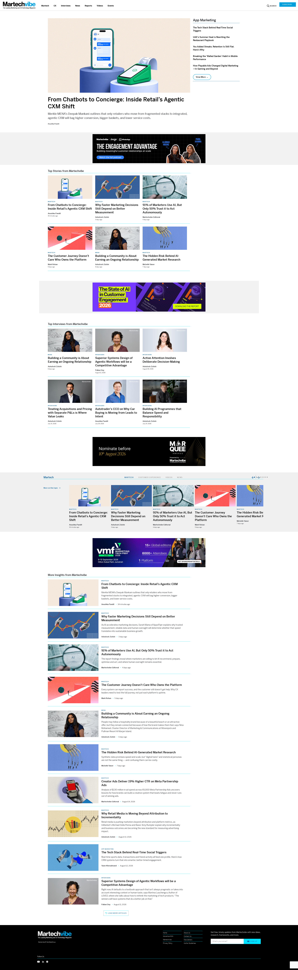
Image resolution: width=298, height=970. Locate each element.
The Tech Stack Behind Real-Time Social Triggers (133, 852)
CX (55, 6)
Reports (88, 6)
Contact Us (187, 936)
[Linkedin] (44, 961)
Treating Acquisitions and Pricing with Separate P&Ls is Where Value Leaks (70, 412)
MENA (97, 252)
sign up (253, 941)
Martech (45, 6)
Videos (100, 6)
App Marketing (107, 849)
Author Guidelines (190, 943)
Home (165, 933)
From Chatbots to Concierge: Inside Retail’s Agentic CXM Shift (88, 516)
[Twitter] (39, 961)
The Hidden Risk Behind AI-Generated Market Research (138, 752)
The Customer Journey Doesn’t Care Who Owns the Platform (213, 516)
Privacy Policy (167, 943)
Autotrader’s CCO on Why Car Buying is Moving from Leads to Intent (116, 412)
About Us (187, 933)
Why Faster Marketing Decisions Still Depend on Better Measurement (116, 208)
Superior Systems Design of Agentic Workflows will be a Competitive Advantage (114, 361)
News (77, 6)
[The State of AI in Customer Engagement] (149, 297)
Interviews (66, 6)
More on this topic (51, 488)
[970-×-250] (149, 148)
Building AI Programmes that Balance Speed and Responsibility (162, 412)
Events (111, 6)
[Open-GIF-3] (149, 451)
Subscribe (287, 4)
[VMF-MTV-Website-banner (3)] (149, 552)
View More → (202, 77)
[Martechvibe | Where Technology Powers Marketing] (19, 5)
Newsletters (188, 940)
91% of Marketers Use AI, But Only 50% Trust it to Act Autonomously (162, 208)
